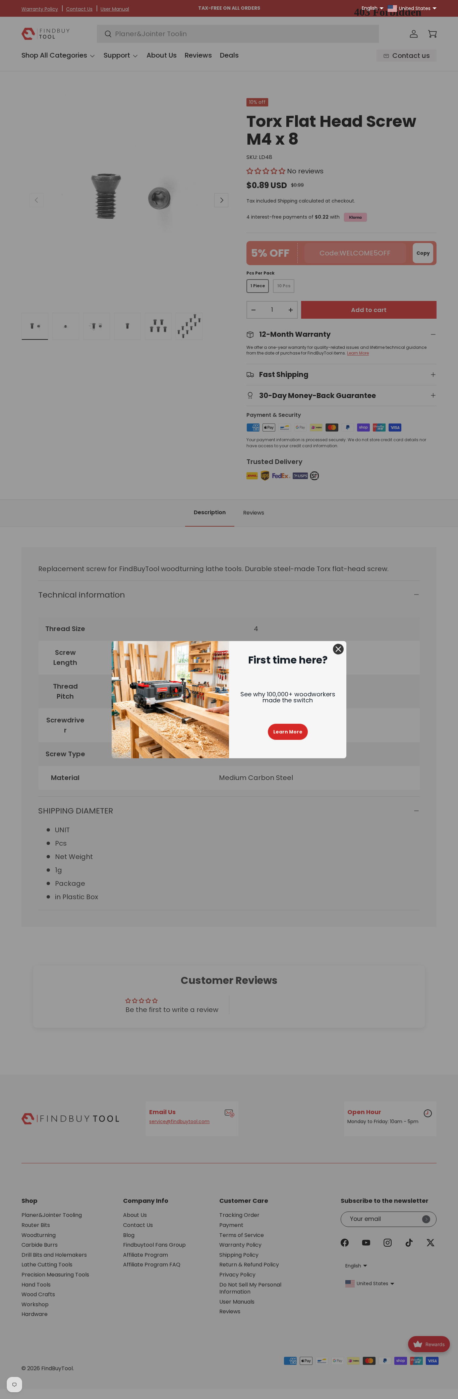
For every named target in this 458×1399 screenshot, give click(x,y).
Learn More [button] (287, 731)
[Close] (338, 649)
